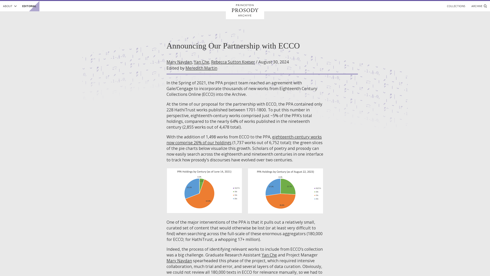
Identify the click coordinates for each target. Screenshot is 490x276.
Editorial (29, 6)
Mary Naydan (179, 62)
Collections (456, 6)
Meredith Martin (201, 68)
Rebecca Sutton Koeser (233, 62)
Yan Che (201, 62)
